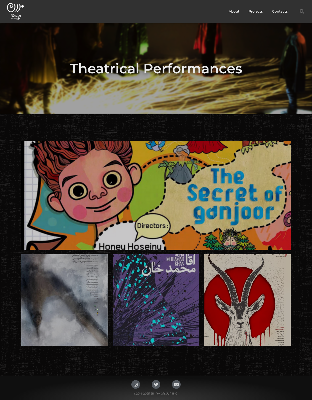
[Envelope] (176, 384)
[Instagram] (135, 384)
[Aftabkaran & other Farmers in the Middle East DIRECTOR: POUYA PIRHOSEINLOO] (247, 300)
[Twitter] (156, 384)
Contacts (280, 11)
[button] (302, 11)
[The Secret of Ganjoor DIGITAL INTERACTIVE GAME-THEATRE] (156, 195)
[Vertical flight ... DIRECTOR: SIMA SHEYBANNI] (64, 300)
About (234, 11)
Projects (256, 11)
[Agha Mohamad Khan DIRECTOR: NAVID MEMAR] (156, 300)
